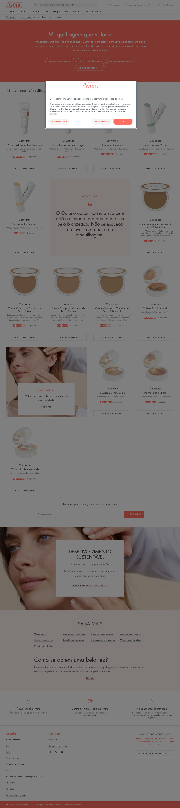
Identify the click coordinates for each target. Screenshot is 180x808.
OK (123, 121)
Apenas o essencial (102, 121)
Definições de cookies (59, 121)
